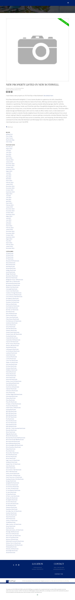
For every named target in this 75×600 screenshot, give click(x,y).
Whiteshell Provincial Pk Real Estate (15, 541)
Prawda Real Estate (11, 409)
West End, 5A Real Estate (12, 533)
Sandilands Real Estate (11, 462)
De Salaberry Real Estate (12, 298)
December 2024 (10, 186)
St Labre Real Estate (11, 492)
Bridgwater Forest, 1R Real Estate (14, 279)
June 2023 (8, 220)
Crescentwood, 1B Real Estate (13, 294)
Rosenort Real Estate (11, 456)
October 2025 (9, 167)
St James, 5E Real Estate (12, 488)
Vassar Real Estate (10, 526)
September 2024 (10, 192)
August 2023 (9, 216)
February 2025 (9, 182)
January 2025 (9, 184)
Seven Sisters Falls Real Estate (13, 469)
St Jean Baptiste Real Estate (13, 490)
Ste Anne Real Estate (11, 501)
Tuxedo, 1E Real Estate (12, 520)
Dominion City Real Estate (12, 302)
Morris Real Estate (10, 377)
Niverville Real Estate (11, 385)
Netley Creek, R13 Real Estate (13, 381)
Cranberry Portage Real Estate (13, 292)
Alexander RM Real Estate (12, 260)
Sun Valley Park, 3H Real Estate (14, 511)
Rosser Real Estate (11, 458)
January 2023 (9, 229)
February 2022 (9, 244)
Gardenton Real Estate (12, 323)
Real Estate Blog (10, 140)
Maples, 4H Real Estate (12, 362)
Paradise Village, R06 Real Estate (14, 394)
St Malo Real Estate (11, 494)
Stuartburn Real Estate (11, 509)
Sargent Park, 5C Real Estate (13, 464)
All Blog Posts (9, 134)
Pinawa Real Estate (11, 398)
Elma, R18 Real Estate (11, 313)
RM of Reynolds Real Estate (13, 441)
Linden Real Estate (10, 355)
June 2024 (8, 197)
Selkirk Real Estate (10, 467)
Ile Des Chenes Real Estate (13, 343)
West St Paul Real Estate (12, 537)
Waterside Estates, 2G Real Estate (14, 530)
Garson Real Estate (11, 324)
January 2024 (9, 207)
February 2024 (9, 205)
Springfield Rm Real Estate (12, 483)
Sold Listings (9, 141)
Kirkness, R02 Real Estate (12, 345)
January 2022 (9, 246)
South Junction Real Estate (12, 473)
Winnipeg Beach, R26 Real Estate (14, 545)
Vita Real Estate (10, 528)
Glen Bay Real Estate (11, 328)
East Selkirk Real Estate (12, 308)
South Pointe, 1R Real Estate (13, 475)
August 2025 (9, 171)
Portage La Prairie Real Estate (13, 403)
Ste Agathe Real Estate (12, 499)
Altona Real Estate (10, 264)
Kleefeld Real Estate (11, 347)
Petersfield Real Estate (12, 396)
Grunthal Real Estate (11, 336)
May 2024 (8, 199)
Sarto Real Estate (10, 466)
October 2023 (9, 212)
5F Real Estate (9, 259)
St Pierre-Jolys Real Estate (12, 496)
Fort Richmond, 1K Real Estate (13, 321)
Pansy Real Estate (10, 392)
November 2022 (10, 233)
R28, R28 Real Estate (11, 426)
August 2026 (9, 148)
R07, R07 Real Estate (11, 417)
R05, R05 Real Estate (11, 413)
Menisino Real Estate (11, 368)
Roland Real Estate (10, 449)
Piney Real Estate (10, 400)
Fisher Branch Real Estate (12, 319)
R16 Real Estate (10, 419)
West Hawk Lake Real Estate (13, 535)
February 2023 (9, 227)
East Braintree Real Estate (12, 306)
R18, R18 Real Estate (11, 424)
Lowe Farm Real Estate (12, 360)
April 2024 (8, 201)
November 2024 (10, 188)
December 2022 (10, 231)
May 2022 (8, 240)
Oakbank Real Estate (11, 388)
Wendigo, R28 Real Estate (12, 531)
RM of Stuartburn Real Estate (13, 447)
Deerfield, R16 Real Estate (12, 300)
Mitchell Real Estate (11, 371)
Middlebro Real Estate (11, 370)
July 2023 (8, 218)
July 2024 (8, 195)
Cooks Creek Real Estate (12, 291)
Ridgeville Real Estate (11, 434)
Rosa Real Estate (10, 451)
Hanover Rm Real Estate (12, 341)
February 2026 (9, 160)
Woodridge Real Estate (12, 550)
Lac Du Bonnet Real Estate (13, 351)
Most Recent (9, 146)
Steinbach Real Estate (11, 507)
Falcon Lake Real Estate (12, 317)
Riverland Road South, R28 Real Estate (15, 437)
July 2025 (8, 173)
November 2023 (10, 210)
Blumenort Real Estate (11, 277)
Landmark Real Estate (11, 353)
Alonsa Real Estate (10, 262)
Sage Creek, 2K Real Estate (13, 460)
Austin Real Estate (10, 272)
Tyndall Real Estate (10, 522)
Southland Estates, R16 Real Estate (15, 479)
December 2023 (10, 208)
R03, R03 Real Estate (11, 411)
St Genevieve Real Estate (12, 486)
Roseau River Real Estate (12, 452)
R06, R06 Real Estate (11, 415)
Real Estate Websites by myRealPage (62, 581)
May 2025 (8, 177)
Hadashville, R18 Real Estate (13, 340)
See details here (48, 95)
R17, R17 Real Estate (11, 422)
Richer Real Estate (10, 432)
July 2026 (8, 150)
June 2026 (8, 152)
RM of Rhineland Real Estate (13, 443)
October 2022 (9, 235)
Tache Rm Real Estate (11, 515)
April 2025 (8, 178)
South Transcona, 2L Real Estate (14, 477)
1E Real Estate (9, 253)
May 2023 (8, 222)
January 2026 (9, 161)
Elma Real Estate (10, 311)
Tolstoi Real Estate (10, 518)
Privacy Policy (51, 581)
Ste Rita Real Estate (11, 505)
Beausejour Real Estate (12, 276)
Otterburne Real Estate (12, 390)
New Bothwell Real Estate (15, 89)
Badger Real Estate (11, 274)
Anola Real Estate (10, 266)
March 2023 (9, 225)
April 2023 (8, 224)
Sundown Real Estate (11, 513)
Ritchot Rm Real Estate (12, 435)
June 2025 (8, 175)
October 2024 (9, 190)
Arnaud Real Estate (11, 268)
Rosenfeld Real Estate (11, 454)
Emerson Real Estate (11, 315)
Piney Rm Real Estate (11, 402)
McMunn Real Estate (11, 366)
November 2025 (10, 165)
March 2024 (9, 203)
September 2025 (10, 169)
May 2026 (8, 154)
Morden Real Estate (11, 375)
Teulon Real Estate (10, 516)
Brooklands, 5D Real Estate (13, 285)
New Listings (9, 136)
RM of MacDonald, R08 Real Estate (15, 439)
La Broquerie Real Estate (12, 349)
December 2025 (10, 163)
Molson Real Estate (11, 373)
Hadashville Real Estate (12, 338)
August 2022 (9, 239)
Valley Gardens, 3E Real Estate (13, 524)
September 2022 (10, 237)
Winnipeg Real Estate (11, 547)
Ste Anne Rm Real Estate (12, 503)
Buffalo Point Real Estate (12, 287)
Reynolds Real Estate (11, 430)
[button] (13, 565)
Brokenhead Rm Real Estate (13, 283)
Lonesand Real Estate (11, 356)
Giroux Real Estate (10, 326)
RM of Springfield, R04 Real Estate (14, 445)
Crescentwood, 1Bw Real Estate (14, 296)
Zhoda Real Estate (10, 552)
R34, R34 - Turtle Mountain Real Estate (15, 428)
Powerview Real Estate (12, 405)
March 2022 (9, 242)
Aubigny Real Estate (11, 270)
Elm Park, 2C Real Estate (12, 309)
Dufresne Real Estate (11, 304)
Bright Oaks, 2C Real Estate (13, 281)
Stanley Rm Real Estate (12, 498)
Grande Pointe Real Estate (12, 332)
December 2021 (10, 248)
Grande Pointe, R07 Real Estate (14, 334)
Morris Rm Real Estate (11, 379)
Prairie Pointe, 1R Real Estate (13, 407)
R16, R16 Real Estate (11, 420)
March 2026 (9, 158)
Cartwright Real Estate (11, 289)
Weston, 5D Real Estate (12, 539)
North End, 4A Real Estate (12, 387)
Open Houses (9, 138)
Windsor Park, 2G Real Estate (13, 543)
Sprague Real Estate (11, 481)
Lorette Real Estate (11, 358)
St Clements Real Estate (12, 484)
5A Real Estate (9, 255)
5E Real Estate (9, 257)
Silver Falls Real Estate (11, 471)
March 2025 (9, 180)
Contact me (59, 574)
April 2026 (8, 156)
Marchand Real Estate (11, 364)
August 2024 (9, 193)
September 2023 (10, 214)
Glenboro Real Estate (11, 330)
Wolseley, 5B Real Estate (12, 548)
